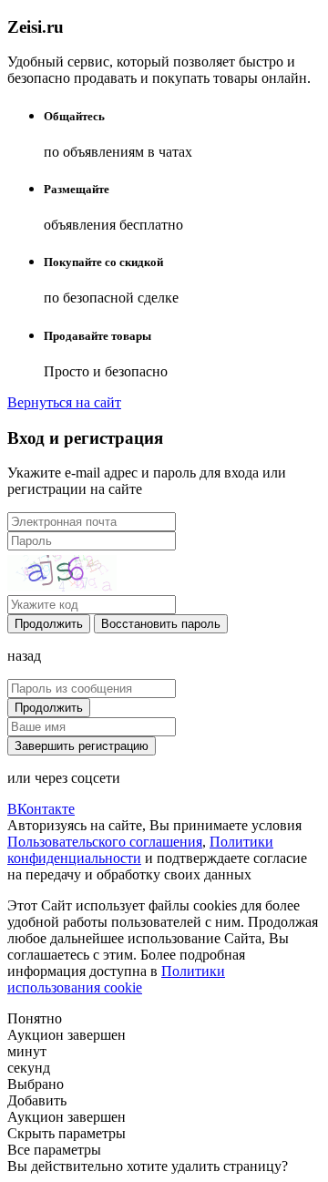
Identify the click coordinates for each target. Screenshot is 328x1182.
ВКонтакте (41, 809)
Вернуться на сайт (64, 402)
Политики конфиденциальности (140, 850)
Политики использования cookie (116, 979)
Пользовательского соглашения (104, 841)
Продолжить (49, 624)
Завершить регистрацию (82, 746)
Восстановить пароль (160, 624)
